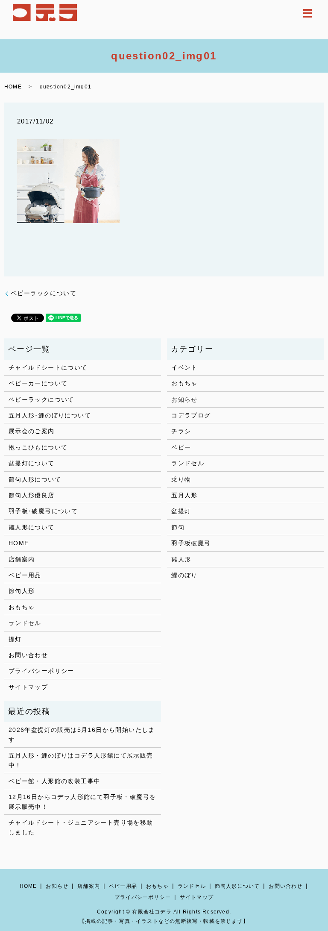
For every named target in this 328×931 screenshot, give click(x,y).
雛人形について (32, 527)
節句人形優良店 (32, 495)
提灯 (15, 639)
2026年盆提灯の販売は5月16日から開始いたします (82, 734)
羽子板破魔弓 (191, 543)
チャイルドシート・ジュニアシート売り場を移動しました (81, 827)
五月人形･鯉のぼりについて (50, 415)
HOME (13, 87)
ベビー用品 (25, 575)
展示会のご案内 (32, 431)
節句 (177, 527)
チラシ (181, 431)
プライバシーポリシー (41, 670)
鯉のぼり (184, 575)
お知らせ (184, 399)
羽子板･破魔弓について (43, 511)
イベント (184, 367)
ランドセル (25, 623)
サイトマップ (28, 687)
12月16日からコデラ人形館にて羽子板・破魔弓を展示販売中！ (82, 801)
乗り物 (181, 479)
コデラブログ (191, 415)
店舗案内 (22, 559)
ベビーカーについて (38, 383)
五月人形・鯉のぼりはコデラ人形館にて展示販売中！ (81, 760)
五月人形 (184, 495)
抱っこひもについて (38, 447)
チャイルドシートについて (48, 367)
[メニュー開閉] (307, 13)
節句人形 (22, 590)
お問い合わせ (28, 655)
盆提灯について (32, 463)
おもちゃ (22, 607)
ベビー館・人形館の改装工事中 (55, 781)
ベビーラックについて (43, 293)
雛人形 (181, 559)
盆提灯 (181, 511)
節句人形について (35, 479)
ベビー (181, 447)
